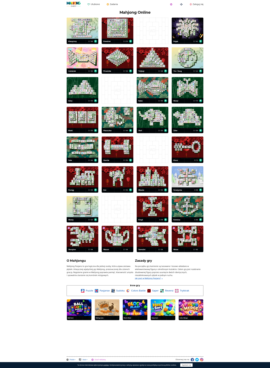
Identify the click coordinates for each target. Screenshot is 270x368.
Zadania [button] (114, 4)
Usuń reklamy (100, 359)
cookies (106, 365)
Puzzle (89, 290)
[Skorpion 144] (82, 236)
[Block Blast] (135, 307)
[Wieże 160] (187, 236)
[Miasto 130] (152, 176)
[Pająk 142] (187, 28)
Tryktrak (184, 290)
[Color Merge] (191, 307)
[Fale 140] (82, 147)
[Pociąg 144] (82, 176)
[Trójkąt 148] (152, 57)
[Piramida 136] (117, 57)
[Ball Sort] (79, 307)
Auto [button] (84, 359)
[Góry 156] (82, 87)
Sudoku (120, 290)
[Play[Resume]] (95, 41)
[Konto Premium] (171, 4)
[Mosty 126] (82, 206)
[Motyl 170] (187, 87)
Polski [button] (72, 359)
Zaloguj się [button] (198, 4)
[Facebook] (192, 359)
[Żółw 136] (187, 117)
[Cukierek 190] (82, 57)
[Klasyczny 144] (82, 28)
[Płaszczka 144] (117, 117)
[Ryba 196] (152, 87)
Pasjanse (104, 290)
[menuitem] (93, 3)
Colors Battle (138, 290)
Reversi (169, 290)
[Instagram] (201, 359)
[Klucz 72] (187, 147)
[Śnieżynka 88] (187, 176)
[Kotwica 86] (187, 206)
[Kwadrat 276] (117, 28)
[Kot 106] (117, 176)
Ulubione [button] (95, 4)
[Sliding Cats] (107, 307)
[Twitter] (197, 359)
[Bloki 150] (82, 117)
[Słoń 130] (152, 117)
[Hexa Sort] (163, 307)
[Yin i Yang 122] (187, 57)
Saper (155, 290)
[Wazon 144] (117, 236)
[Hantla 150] (117, 147)
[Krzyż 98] (152, 206)
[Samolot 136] (152, 236)
